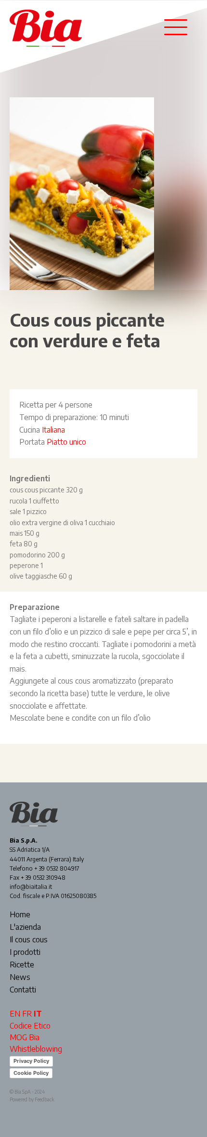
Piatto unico (66, 442)
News (20, 977)
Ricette (22, 965)
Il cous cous (29, 940)
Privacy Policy (31, 1061)
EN (15, 1013)
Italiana (53, 430)
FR (27, 1013)
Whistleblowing (36, 1049)
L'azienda (25, 927)
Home (20, 915)
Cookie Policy (31, 1073)
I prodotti (25, 952)
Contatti (23, 990)
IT (38, 1013)
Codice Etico (30, 1026)
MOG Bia (24, 1037)
